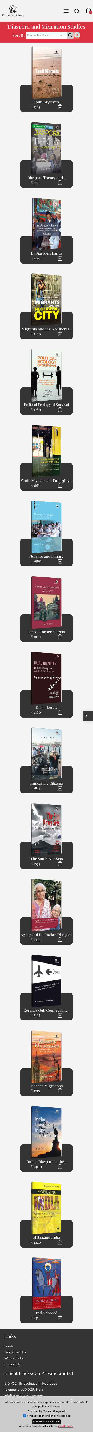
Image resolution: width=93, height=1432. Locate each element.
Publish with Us (15, 1352)
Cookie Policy (65, 1426)
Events (8, 1346)
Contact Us (12, 1364)
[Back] (88, 716)
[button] (77, 11)
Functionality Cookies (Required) (47, 1411)
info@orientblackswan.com (23, 1395)
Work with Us (14, 1358)
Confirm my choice (46, 1421)
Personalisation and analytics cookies (48, 1415)
